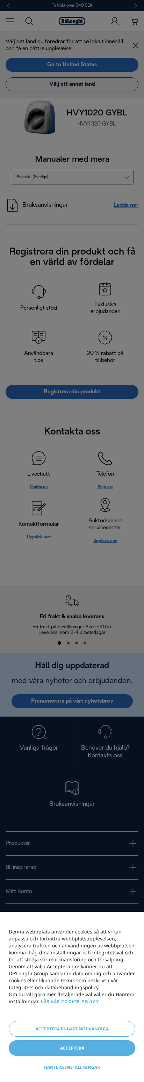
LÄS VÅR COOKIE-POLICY (70, 1002)
